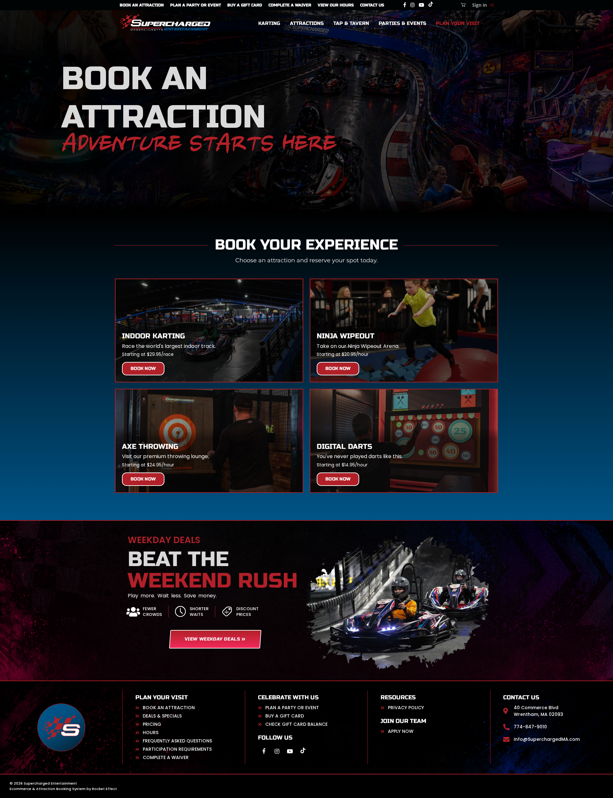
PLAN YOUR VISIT (458, 23)
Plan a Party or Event (195, 5)
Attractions (307, 23)
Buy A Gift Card (244, 5)
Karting (269, 23)
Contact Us (372, 5)
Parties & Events (402, 23)
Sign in (479, 5)
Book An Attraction (142, 5)
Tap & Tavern (351, 23)
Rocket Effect (104, 788)
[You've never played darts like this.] (403, 440)
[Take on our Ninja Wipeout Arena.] (403, 330)
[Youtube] (421, 5)
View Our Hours (336, 5)
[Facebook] (404, 5)
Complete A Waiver (290, 5)
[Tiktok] (430, 5)
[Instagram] (412, 5)
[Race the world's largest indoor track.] (209, 330)
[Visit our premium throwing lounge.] (209, 440)
